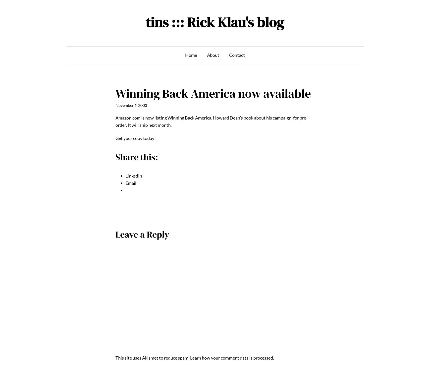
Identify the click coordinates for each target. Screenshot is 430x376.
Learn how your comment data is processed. (232, 358)
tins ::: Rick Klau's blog (215, 22)
